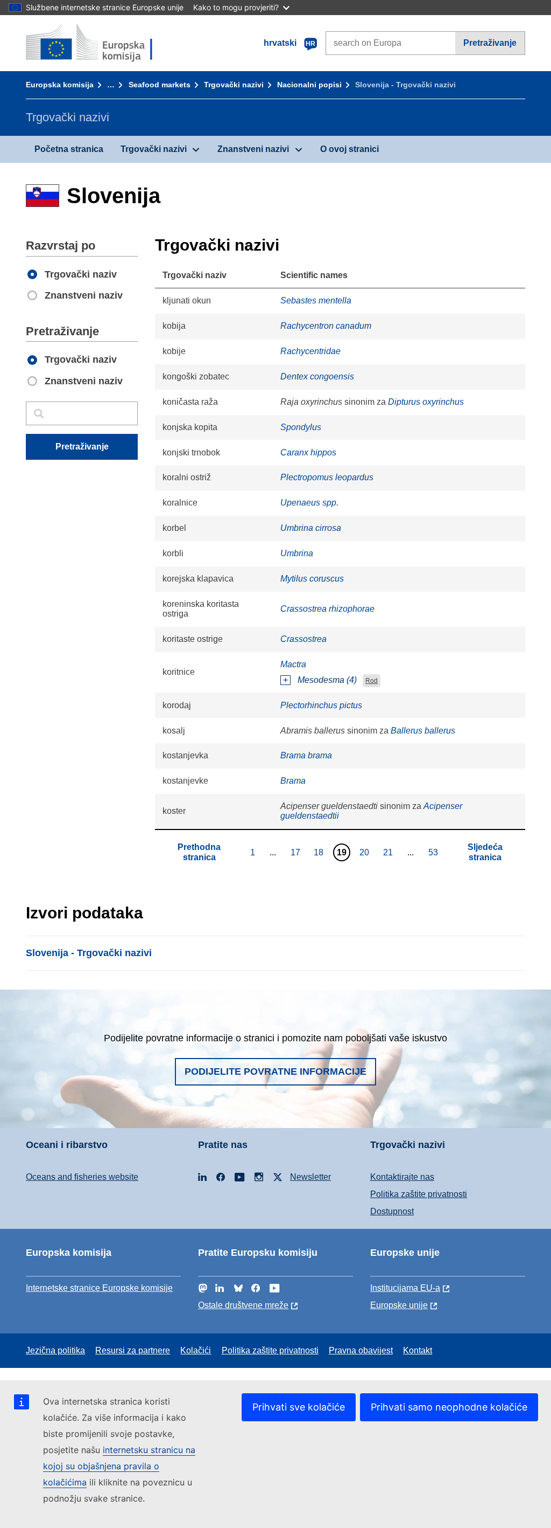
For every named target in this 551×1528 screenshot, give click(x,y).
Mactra (293, 664)
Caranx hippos (308, 452)
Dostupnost (392, 1211)
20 (365, 852)
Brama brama (306, 755)
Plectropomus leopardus (326, 477)
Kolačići (195, 1350)
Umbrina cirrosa (310, 528)
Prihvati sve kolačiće (298, 1407)
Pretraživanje (490, 42)
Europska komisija (60, 84)
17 (297, 852)
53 (434, 852)
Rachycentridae (310, 351)
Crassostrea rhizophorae (327, 608)
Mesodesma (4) (327, 680)
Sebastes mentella (315, 300)
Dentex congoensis (317, 376)
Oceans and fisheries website (82, 1176)
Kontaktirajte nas (402, 1176)
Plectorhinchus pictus (321, 705)
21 (389, 852)
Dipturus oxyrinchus (426, 401)
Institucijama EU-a (405, 1287)
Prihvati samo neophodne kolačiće (449, 1407)
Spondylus (300, 427)
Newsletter (310, 1176)
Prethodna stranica (199, 851)
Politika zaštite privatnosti (418, 1194)
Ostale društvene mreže (243, 1305)
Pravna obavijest (361, 1350)
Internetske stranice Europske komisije (99, 1287)
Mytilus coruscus (312, 578)
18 (320, 852)
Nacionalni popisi (309, 84)
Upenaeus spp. (309, 502)
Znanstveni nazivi (253, 149)
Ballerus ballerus (423, 730)
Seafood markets (159, 84)
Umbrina (296, 553)
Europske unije (399, 1305)
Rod (371, 681)
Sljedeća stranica (485, 851)
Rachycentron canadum (325, 325)
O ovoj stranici (349, 149)
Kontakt (417, 1350)
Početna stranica (68, 149)
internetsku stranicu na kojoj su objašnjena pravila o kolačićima (119, 1466)
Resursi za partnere (132, 1350)
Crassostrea (303, 639)
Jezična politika (55, 1350)
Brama (293, 780)
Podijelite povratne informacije (275, 1071)
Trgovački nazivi (234, 84)
